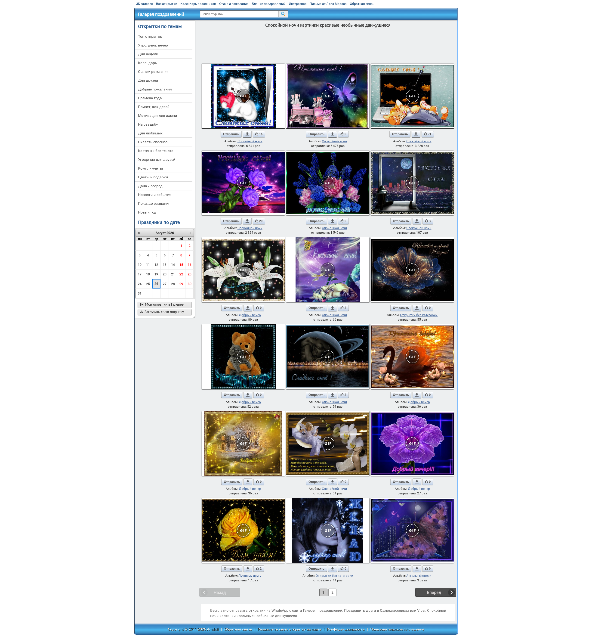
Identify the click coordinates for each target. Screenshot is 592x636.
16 (189, 265)
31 (140, 293)
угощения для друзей (156, 159)
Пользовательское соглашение (397, 629)
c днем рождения (153, 71)
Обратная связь (362, 4)
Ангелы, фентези (418, 575)
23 (189, 274)
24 (140, 284)
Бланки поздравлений (269, 4)
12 (156, 265)
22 (181, 274)
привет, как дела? (154, 107)
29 (181, 284)
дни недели (148, 54)
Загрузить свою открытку (162, 312)
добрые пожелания (155, 89)
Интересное (297, 4)
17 (140, 274)
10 (140, 265)
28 (173, 284)
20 (164, 274)
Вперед (434, 592)
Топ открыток (150, 36)
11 (148, 265)
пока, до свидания (154, 203)
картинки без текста (155, 151)
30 (189, 284)
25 (148, 284)
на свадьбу (148, 124)
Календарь (147, 63)
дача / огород (150, 186)
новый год (147, 212)
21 (173, 274)
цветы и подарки (153, 177)
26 (156, 283)
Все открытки (166, 4)
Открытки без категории (419, 315)
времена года (150, 98)
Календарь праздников (198, 4)
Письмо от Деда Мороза (328, 4)
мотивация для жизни (157, 115)
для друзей (148, 80)
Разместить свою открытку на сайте (289, 629)
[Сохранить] (247, 134)
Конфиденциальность (346, 629)
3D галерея (144, 4)
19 (156, 274)
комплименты (150, 168)
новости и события (154, 194)
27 (164, 284)
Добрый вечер (250, 315)
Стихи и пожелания (234, 4)
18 (148, 274)
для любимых (150, 133)
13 (164, 265)
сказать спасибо (152, 142)
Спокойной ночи (249, 141)
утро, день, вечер (153, 45)
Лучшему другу (249, 575)
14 (173, 265)
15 (181, 265)
